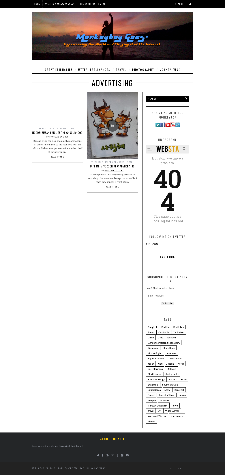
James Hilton (175, 358)
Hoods (42, 128)
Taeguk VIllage (166, 394)
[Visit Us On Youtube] (172, 126)
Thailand (164, 400)
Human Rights (155, 353)
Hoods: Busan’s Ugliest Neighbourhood (57, 133)
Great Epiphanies (59, 70)
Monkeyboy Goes (58, 137)
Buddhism (178, 327)
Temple (152, 400)
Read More (57, 157)
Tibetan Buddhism (157, 405)
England (171, 337)
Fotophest (97, 162)
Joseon (170, 363)
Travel (121, 70)
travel (151, 410)
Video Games (172, 410)
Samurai (173, 379)
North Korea (154, 374)
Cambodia (163, 332)
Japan (151, 363)
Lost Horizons (155, 368)
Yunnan (151, 421)
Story (167, 389)
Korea (51, 128)
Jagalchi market (156, 358)
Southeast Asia (170, 384)
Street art (179, 389)
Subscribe (167, 303)
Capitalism (178, 332)
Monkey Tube (170, 70)
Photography (143, 70)
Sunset (151, 394)
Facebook (167, 257)
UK (159, 410)
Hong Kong (169, 347)
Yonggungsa (177, 415)
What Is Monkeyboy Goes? (60, 3)
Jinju (160, 363)
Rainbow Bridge (156, 379)
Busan (151, 332)
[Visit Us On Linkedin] (177, 126)
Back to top (175, 468)
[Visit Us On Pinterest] (167, 126)
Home (37, 3)
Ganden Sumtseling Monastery (164, 342)
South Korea (154, 389)
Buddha (165, 327)
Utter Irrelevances (94, 70)
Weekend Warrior (157, 415)
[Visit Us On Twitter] (157, 126)
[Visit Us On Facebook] (162, 126)
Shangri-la (153, 384)
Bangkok (153, 327)
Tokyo (174, 405)
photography (172, 374)
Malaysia (171, 368)
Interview (171, 353)
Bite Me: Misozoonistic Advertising (112, 166)
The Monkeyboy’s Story (93, 3)
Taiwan (182, 394)
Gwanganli (153, 347)
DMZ (160, 337)
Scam (184, 379)
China (151, 337)
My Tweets (152, 243)
